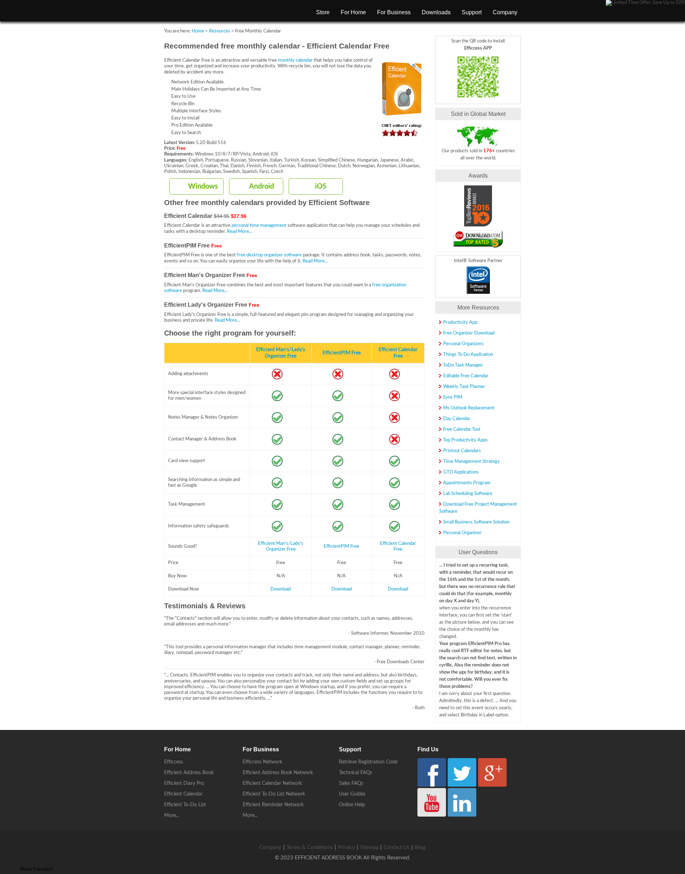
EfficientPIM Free (342, 353)
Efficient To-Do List (185, 804)
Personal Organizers (463, 344)
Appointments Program (467, 483)
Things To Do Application (468, 354)
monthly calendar (295, 60)
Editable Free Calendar (465, 376)
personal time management (259, 225)
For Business (394, 12)
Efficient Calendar (183, 794)
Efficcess (173, 762)
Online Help (352, 804)
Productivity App (460, 322)
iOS (320, 186)
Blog (420, 847)
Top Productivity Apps (465, 440)
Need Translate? (36, 869)
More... (171, 815)
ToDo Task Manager (463, 365)
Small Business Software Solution (476, 522)
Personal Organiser (462, 533)
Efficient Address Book (189, 772)
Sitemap (369, 847)
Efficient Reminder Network (273, 804)
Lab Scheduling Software (467, 493)
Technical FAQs (355, 772)
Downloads (436, 12)
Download (280, 589)
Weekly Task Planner (464, 386)
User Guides (352, 794)
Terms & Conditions (309, 847)
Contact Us (397, 847)
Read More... (239, 231)
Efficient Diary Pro (184, 783)
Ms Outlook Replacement (468, 408)
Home (198, 31)
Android (261, 186)
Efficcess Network (262, 762)
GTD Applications (461, 472)
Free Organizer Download (468, 333)
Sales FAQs (351, 783)
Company (505, 12)
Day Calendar (456, 418)
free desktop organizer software (269, 255)
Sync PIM (452, 397)
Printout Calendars (462, 451)
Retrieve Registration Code (368, 762)
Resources (219, 31)
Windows (203, 186)
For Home (353, 12)
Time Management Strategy (471, 461)
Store (323, 12)
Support (472, 12)
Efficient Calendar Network (272, 783)
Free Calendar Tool (461, 429)
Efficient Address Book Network (278, 772)
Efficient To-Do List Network (274, 794)
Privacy (346, 847)
